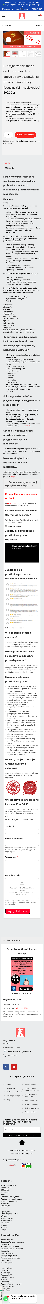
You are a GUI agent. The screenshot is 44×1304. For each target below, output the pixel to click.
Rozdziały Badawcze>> (10, 1201)
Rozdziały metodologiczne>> (12, 1199)
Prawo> (4, 1279)
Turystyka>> (6, 1288)
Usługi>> (4, 1230)
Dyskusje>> (5, 1211)
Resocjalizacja (17, 141)
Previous (7, 26)
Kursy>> (4, 1227)
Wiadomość (11, 857)
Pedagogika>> (6, 1275)
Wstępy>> (5, 1216)
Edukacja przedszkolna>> (11, 1246)
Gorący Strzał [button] (14, 940)
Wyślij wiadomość (18, 911)
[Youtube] (14, 1067)
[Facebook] (6, 1067)
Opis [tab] (7, 163)
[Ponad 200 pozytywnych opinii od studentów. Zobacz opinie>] (22, 1142)
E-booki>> (5, 1225)
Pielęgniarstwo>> (7, 1277)
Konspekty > (6, 1192)
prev (8, 39)
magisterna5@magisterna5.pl (19, 1051)
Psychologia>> (6, 1282)
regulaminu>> (27, 426)
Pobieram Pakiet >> (22, 993)
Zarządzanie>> (6, 1291)
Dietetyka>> (5, 1244)
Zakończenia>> (7, 1218)
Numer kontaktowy (14, 838)
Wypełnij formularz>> (14, 526)
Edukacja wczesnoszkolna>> (12, 1249)
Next (38, 26)
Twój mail (10, 826)
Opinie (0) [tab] (10, 168)
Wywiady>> (5, 1206)
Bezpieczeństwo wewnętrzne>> (13, 1242)
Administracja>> (7, 1240)
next (35, 39)
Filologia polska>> (8, 1253)
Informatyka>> (7, 1262)
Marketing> (5, 1273)
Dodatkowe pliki (12, 875)
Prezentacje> (6, 1223)
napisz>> (14, 476)
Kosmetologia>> (7, 1268)
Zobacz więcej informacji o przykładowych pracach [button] (21, 484)
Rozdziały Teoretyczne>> (11, 1197)
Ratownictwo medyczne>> (11, 1284)
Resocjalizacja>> (7, 1286)
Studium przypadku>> (9, 1214)
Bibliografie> (6, 1190)
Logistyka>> (5, 1270)
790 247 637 (12, 1055)
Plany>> (4, 1194)
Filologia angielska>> (9, 1256)
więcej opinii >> (18, 628)
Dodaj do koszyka (25, 135)
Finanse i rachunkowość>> (11, 1258)
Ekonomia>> (6, 1251)
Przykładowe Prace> (9, 1185)
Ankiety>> (5, 1203)
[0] (39, 16)
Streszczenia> (6, 1220)
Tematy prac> (6, 1188)
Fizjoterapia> (6, 1260)
